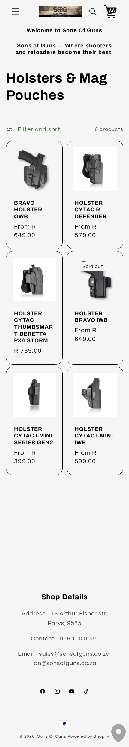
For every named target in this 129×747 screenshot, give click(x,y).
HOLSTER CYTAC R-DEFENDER (91, 209)
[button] (15, 11)
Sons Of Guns (51, 736)
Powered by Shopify (89, 736)
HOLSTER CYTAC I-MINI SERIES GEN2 (33, 436)
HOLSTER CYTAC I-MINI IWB (94, 436)
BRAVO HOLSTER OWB (28, 209)
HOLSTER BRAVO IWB (91, 316)
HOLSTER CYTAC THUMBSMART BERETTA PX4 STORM (33, 327)
